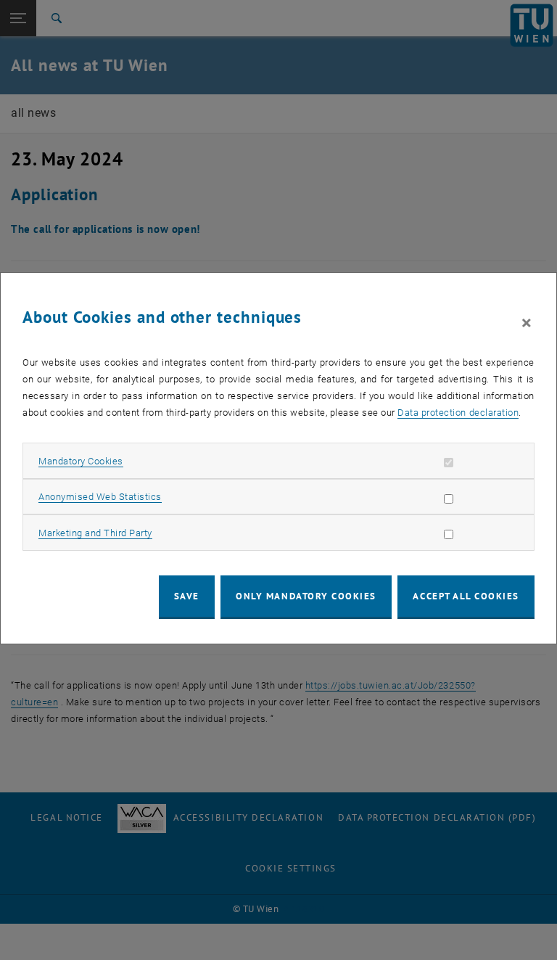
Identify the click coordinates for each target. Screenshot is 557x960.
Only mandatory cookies (306, 596)
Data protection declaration (458, 412)
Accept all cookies (466, 596)
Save (186, 596)
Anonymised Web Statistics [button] (100, 496)
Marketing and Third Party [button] (95, 533)
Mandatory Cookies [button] (80, 461)
